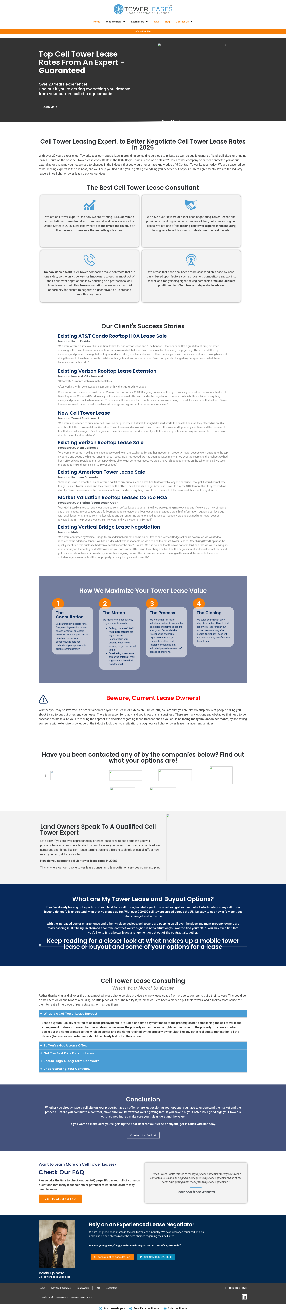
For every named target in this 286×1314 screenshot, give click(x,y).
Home (96, 21)
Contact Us (182, 21)
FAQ (156, 21)
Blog (167, 21)
